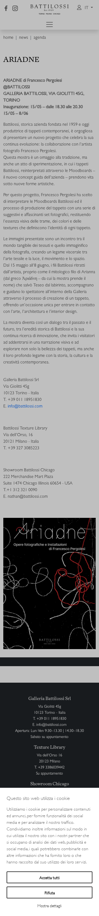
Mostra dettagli (49, 905)
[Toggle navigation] (49, 24)
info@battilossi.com (25, 406)
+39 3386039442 (51, 768)
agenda (40, 38)
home (8, 38)
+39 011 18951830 (51, 719)
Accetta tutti (49, 877)
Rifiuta (50, 892)
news (23, 38)
